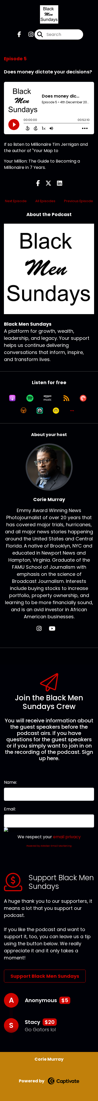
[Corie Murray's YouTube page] (55, 629)
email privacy (67, 837)
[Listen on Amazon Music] (48, 398)
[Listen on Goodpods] (56, 410)
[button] (72, 410)
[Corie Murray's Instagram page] (42, 629)
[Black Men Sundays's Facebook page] (19, 34)
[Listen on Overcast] (23, 410)
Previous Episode (78, 201)
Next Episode (16, 201)
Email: (10, 809)
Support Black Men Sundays (44, 976)
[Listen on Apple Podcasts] (12, 398)
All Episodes (45, 201)
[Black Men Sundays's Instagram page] (27, 34)
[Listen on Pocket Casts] (83, 398)
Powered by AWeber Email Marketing (49, 845)
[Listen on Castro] (39, 410)
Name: (10, 782)
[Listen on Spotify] (30, 398)
